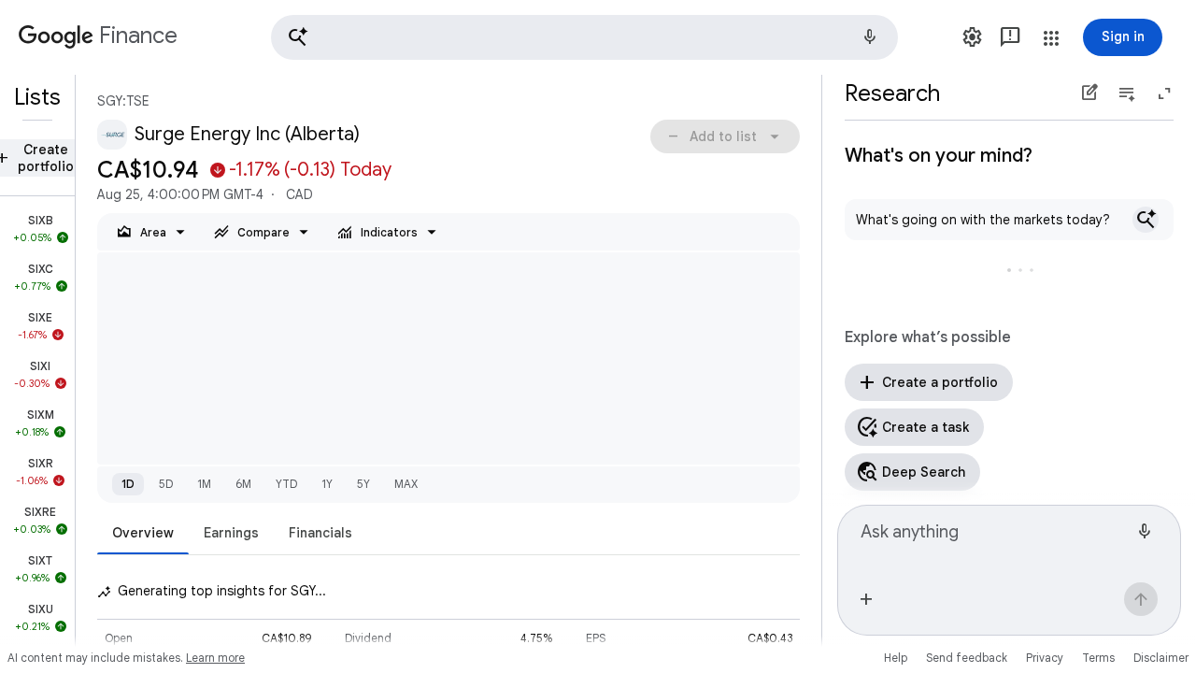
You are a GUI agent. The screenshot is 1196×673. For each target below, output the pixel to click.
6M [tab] (243, 484)
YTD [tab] (286, 484)
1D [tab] (128, 484)
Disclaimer (1161, 658)
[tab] (143, 532)
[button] (584, 37)
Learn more (215, 658)
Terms (1098, 658)
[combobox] (994, 540)
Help (895, 658)
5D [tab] (166, 484)
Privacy (1044, 658)
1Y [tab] (327, 484)
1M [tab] (204, 484)
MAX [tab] (406, 484)
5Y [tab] (363, 484)
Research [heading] (892, 93)
